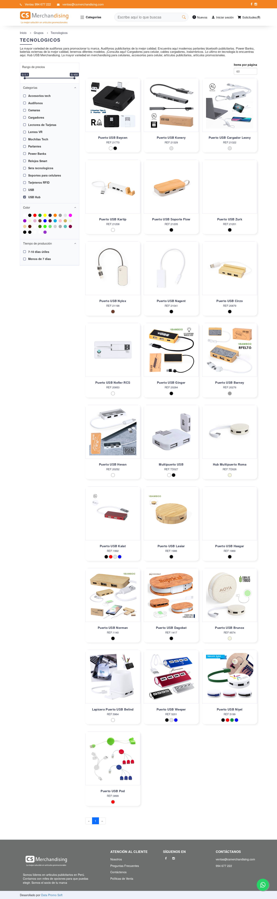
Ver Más (112, 109)
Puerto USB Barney (229, 382)
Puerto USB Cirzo (229, 301)
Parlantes (34, 146)
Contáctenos (118, 872)
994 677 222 (224, 866)
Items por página (245, 65)
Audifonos (35, 103)
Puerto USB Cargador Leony (230, 137)
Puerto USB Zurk (229, 219)
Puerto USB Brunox (229, 627)
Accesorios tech (39, 96)
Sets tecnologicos (40, 168)
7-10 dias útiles (38, 252)
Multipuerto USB (171, 464)
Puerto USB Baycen (112, 137)
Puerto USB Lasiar (171, 546)
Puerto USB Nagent (171, 301)
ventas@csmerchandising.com (83, 4)
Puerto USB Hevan (113, 464)
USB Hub (34, 197)
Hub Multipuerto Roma (229, 464)
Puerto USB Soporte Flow (171, 219)
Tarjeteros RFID (38, 182)
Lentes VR (35, 132)
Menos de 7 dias (39, 259)
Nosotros (116, 859)
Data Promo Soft (51, 895)
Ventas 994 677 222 (38, 4)
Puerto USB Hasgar (229, 546)
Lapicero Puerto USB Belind (113, 709)
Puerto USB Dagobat (171, 627)
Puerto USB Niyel (230, 709)
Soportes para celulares (44, 175)
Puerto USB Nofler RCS (112, 382)
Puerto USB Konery (171, 137)
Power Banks (37, 154)
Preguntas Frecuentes (124, 866)
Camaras (34, 110)
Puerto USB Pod (113, 791)
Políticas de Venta (121, 878)
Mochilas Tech (38, 139)
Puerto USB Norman (113, 627)
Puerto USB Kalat (113, 546)
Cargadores (36, 117)
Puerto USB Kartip (113, 219)
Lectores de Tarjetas (42, 125)
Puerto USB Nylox (112, 301)
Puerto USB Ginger (171, 382)
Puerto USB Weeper (171, 709)
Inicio (23, 33)
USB (31, 190)
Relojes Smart (37, 161)
